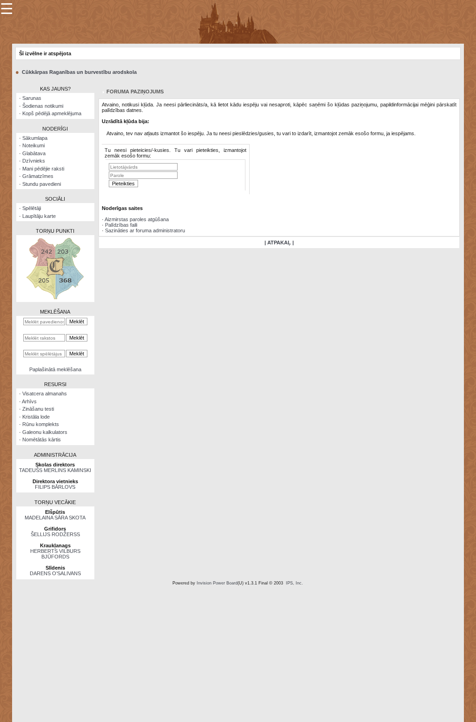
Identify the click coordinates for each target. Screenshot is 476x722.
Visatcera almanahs (44, 393)
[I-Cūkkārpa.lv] (238, 21)
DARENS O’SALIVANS (55, 573)
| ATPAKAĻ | (279, 242)
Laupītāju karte (39, 216)
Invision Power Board (217, 583)
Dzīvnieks (33, 161)
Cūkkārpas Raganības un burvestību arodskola (79, 72)
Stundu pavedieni (41, 184)
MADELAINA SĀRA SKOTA (55, 517)
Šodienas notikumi (42, 106)
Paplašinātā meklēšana (55, 369)
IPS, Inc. (294, 583)
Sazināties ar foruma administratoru (145, 230)
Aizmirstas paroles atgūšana (137, 219)
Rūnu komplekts (40, 424)
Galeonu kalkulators (44, 432)
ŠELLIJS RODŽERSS (55, 534)
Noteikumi (33, 145)
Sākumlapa (34, 138)
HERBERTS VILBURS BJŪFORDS (55, 553)
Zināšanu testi (38, 409)
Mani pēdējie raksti (43, 168)
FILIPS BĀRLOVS (55, 487)
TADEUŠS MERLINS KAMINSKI (55, 470)
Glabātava (34, 153)
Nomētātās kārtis (41, 439)
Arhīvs (29, 401)
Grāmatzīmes (37, 176)
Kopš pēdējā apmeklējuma (51, 113)
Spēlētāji (31, 208)
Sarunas (31, 98)
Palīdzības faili (121, 225)
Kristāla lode (36, 417)
